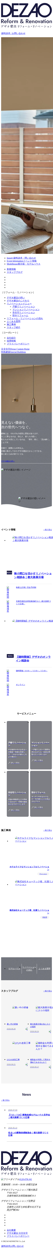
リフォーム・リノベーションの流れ (25, 318)
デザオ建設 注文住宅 (17, 1233)
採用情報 (11, 341)
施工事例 (11, 324)
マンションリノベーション (26, 309)
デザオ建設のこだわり (18, 300)
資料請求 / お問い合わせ (13, 33)
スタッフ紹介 (13, 327)
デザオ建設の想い (16, 297)
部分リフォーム (20, 315)
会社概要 (11, 1230)
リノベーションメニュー (19, 303)
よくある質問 (13, 321)
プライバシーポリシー (18, 344)
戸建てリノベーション (23, 306)
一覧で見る (47, 530)
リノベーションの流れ (29, 968)
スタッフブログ (15, 272)
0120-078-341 (25, 1179)
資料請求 (12, 1246)
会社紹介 (11, 338)
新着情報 (11, 269)
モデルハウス (14, 969)
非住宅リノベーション (23, 312)
